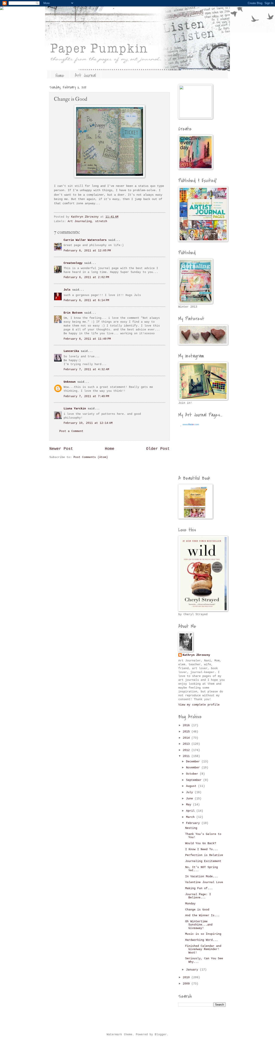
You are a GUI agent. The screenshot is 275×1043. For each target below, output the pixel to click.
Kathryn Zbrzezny (196, 655)
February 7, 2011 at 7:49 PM (86, 396)
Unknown (70, 382)
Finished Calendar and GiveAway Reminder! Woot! (203, 949)
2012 (187, 750)
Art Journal (85, 75)
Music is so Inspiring (203, 934)
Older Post (158, 449)
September (194, 780)
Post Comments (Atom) (90, 457)
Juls (67, 289)
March (191, 817)
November (194, 767)
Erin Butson (73, 312)
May (189, 804)
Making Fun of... (199, 888)
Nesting (191, 828)
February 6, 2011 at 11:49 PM (87, 338)
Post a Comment (71, 431)
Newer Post (61, 449)
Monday (190, 903)
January (193, 969)
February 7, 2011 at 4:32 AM (86, 369)
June (190, 798)
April (191, 810)
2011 (187, 756)
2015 (187, 731)
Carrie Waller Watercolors (85, 240)
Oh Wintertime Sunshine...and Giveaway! (198, 925)
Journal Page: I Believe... (198, 896)
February (194, 823)
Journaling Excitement (203, 861)
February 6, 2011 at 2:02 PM (86, 277)
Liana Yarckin (75, 408)
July (190, 792)
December (194, 761)
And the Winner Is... (202, 915)
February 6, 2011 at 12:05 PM (87, 250)
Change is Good (197, 909)
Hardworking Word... (201, 940)
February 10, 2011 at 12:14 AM (88, 423)
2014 (187, 738)
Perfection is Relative (204, 855)
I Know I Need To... (201, 849)
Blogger (161, 1034)
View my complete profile (199, 704)
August (192, 786)
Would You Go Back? (200, 843)
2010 (187, 977)
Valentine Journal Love (204, 882)
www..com (191, 424)
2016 (187, 725)
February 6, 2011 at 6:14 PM (86, 300)
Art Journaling (80, 221)
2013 (187, 744)
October (193, 773)
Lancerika (71, 351)
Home (59, 75)
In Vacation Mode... (201, 876)
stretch (101, 221)
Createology (73, 263)
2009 (187, 983)
